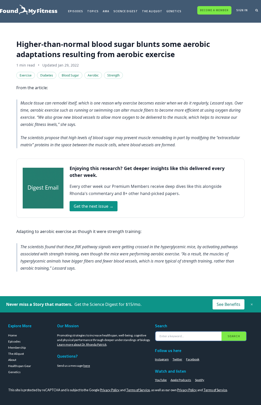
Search (234, 336)
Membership (17, 347)
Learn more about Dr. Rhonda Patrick (82, 344)
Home (12, 335)
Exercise (26, 75)
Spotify (199, 380)
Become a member (214, 10)
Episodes (75, 11)
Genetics (173, 11)
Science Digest (125, 11)
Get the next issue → (93, 206)
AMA (106, 11)
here (86, 366)
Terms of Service (138, 390)
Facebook (192, 359)
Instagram (162, 359)
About (12, 360)
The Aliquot (152, 11)
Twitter (177, 359)
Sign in (242, 10)
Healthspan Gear (19, 366)
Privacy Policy (110, 390)
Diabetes (46, 75)
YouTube (161, 380)
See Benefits (228, 304)
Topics (93, 11)
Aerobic (93, 75)
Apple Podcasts (181, 380)
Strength (113, 75)
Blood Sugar (70, 75)
